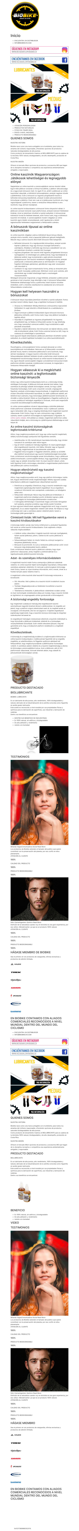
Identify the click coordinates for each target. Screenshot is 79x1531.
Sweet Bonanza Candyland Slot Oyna (24, 1508)
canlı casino (15, 1512)
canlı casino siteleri (17, 1510)
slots (12, 1528)
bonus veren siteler (17, 1517)
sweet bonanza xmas (18, 1524)
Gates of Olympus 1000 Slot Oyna (23, 1503)
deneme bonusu (16, 1519)
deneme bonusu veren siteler (21, 1515)
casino (13, 1505)
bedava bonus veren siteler (20, 1522)
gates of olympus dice (19, 1526)
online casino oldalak (18, 418)
